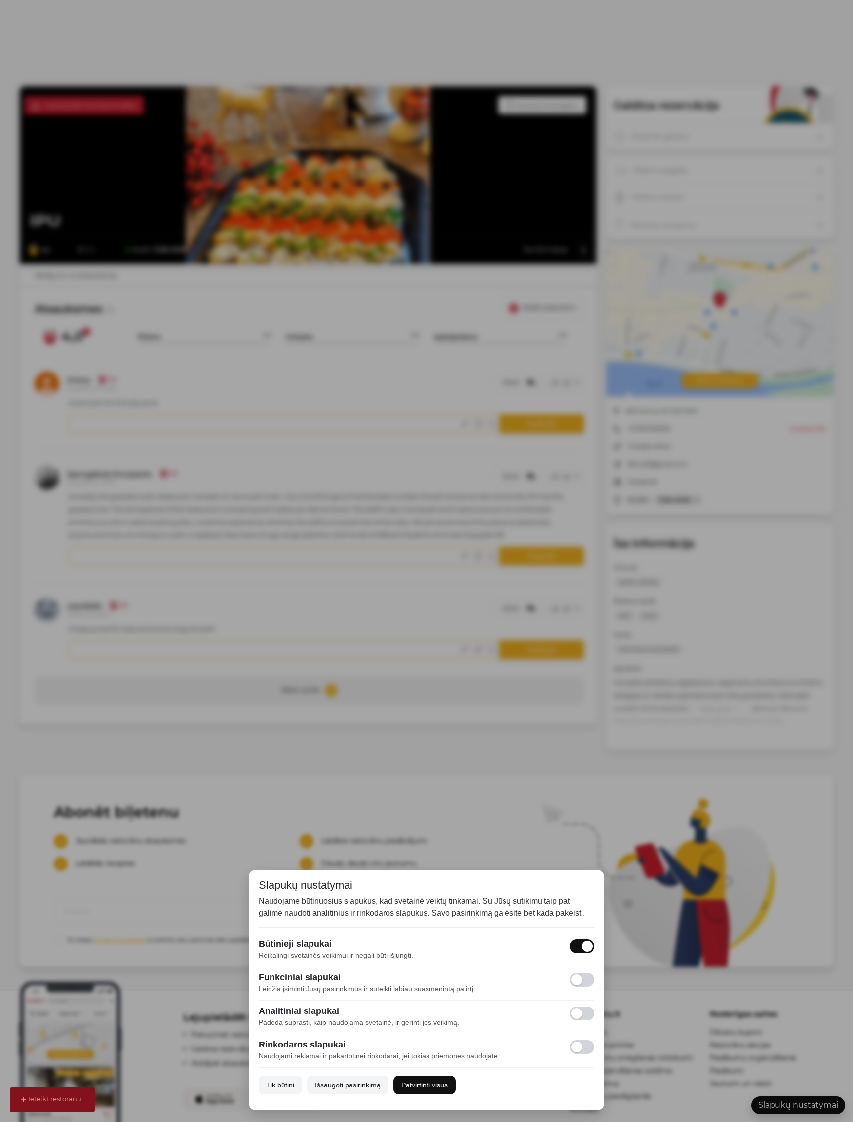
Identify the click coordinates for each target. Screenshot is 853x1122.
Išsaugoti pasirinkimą (348, 1085)
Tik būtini (280, 1085)
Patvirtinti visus (424, 1085)
